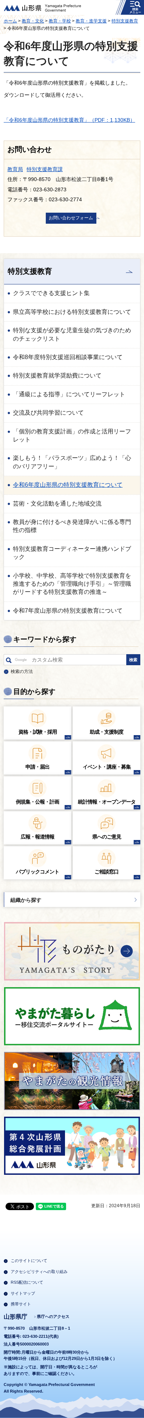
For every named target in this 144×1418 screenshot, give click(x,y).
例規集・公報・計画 (37, 802)
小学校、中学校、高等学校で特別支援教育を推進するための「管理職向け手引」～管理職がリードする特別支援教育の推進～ (72, 583)
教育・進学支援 (91, 21)
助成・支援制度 (106, 732)
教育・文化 (33, 21)
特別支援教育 (125, 21)
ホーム (10, 21)
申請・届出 (37, 767)
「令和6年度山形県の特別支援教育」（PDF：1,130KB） (69, 120)
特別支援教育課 (45, 169)
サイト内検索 (8, 661)
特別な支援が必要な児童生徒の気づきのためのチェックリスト (72, 334)
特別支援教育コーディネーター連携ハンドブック (72, 553)
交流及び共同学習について (48, 413)
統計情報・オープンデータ (107, 802)
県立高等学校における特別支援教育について (72, 312)
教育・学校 (60, 21)
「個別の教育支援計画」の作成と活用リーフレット (72, 435)
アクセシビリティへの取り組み (39, 1271)
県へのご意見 (106, 837)
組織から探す (25, 900)
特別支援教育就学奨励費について (57, 375)
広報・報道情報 (37, 837)
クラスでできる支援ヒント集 (51, 293)
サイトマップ (23, 1293)
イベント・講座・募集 (107, 767)
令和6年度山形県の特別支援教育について (68, 485)
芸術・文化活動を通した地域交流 (57, 503)
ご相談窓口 (107, 872)
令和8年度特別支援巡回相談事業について (68, 357)
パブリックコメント (37, 872)
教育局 (15, 169)
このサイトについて (29, 1260)
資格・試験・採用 (37, 732)
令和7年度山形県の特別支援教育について (68, 610)
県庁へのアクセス (53, 1316)
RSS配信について (27, 1282)
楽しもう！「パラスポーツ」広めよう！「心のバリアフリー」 (72, 462)
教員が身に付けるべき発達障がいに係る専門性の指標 (72, 526)
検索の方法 (22, 671)
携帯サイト (21, 1304)
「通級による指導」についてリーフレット (69, 394)
